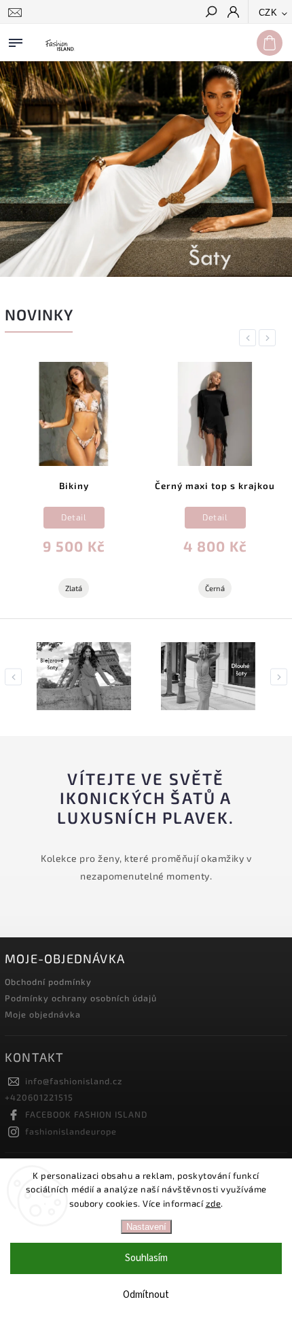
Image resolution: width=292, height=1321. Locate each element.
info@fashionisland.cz (73, 1080)
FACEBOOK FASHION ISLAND (86, 1114)
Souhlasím (146, 1258)
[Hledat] (210, 13)
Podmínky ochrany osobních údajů (81, 997)
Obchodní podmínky (48, 981)
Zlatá (73, 588)
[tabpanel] (74, 485)
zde (213, 1203)
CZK (268, 12)
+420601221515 (39, 1097)
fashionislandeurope (71, 1131)
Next (269, 338)
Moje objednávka (43, 1014)
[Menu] (15, 40)
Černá (215, 588)
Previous (250, 338)
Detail (73, 517)
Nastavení (146, 1227)
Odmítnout (146, 1295)
